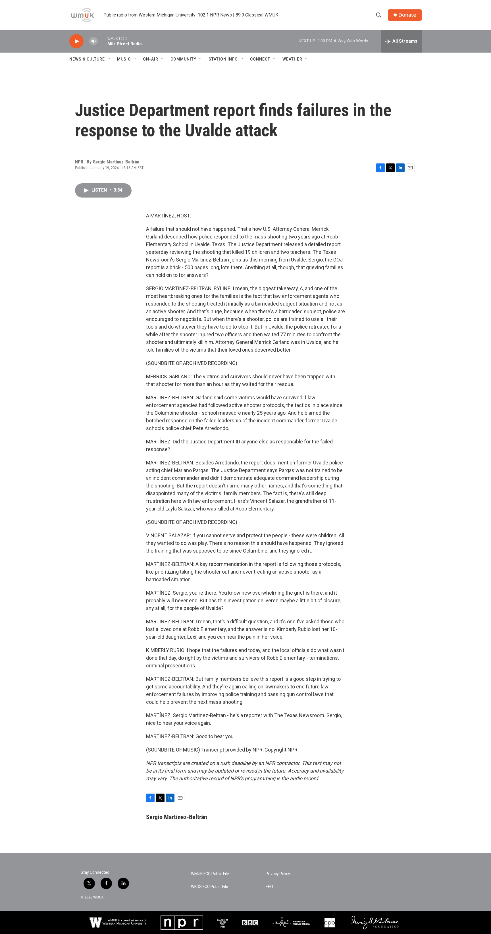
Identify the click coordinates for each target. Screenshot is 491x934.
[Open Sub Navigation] (109, 59)
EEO (269, 887)
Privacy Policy (278, 874)
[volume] (93, 41)
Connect (260, 59)
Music (124, 59)
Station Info (223, 59)
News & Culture (87, 59)
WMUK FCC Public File (210, 874)
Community (183, 59)
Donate (407, 15)
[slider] (102, 41)
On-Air (150, 59)
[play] (76, 41)
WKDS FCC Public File (209, 887)
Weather (292, 59)
